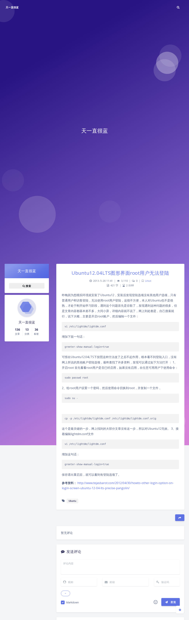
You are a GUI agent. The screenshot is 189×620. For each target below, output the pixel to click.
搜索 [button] (28, 285)
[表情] (155, 602)
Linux (148, 280)
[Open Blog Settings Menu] (180, 610)
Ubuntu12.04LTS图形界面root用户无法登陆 (120, 273)
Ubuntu (72, 501)
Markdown (72, 602)
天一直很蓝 (12, 7)
